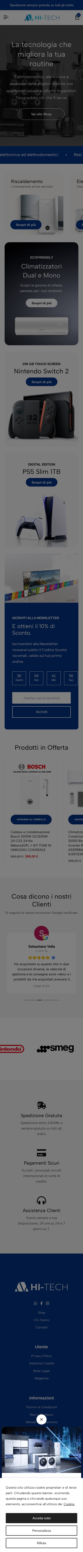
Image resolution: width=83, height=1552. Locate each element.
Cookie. (69, 1504)
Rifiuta (41, 1543)
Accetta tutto (42, 1518)
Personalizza (41, 1530)
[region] (41, 1515)
